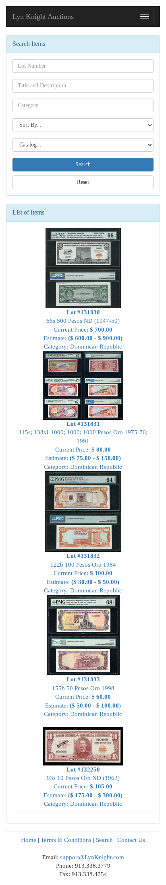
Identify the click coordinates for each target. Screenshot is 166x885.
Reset (83, 182)
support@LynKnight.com (92, 857)
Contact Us (131, 840)
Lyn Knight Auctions (43, 16)
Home (28, 840)
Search (104, 840)
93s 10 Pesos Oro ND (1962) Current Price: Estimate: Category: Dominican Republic (83, 786)
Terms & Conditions (66, 840)
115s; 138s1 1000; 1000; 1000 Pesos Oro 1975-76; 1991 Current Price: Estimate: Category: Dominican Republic (83, 445)
